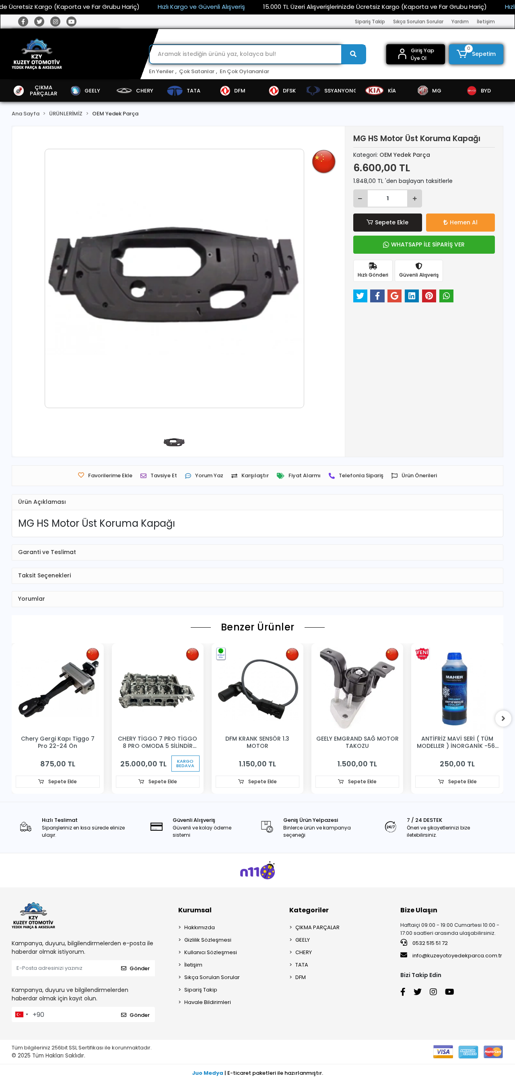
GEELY (302, 940)
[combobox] (21, 1014)
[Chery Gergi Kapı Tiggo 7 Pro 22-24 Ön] (57, 689)
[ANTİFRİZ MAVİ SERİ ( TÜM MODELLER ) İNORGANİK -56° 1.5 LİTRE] (457, 689)
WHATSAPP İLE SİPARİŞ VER (428, 244)
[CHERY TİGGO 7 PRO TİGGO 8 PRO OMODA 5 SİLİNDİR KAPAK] (158, 689)
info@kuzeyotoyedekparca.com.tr (457, 955)
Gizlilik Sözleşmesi (207, 940)
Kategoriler (309, 910)
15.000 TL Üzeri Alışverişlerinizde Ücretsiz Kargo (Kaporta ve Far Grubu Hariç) (375, 6)
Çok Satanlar (196, 71)
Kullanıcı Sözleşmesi (210, 952)
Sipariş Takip (370, 21)
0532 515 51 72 (429, 943)
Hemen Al (464, 222)
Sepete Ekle (391, 222)
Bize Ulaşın (418, 910)
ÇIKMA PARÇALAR (317, 927)
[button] (476, 54)
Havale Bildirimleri (207, 1002)
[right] (503, 718)
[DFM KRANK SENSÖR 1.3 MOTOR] (257, 689)
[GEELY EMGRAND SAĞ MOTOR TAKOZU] (357, 689)
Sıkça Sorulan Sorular (418, 21)
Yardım (460, 21)
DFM (300, 977)
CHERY (303, 952)
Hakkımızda (199, 927)
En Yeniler (161, 71)
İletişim (486, 21)
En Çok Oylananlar (244, 71)
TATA (301, 965)
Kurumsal (195, 910)
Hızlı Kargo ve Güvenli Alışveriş (201, 6)
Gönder (140, 968)
